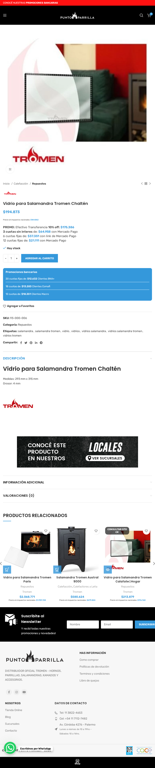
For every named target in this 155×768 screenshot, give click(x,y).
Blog (8, 717)
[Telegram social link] (41, 342)
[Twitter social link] (25, 342)
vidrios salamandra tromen (125, 331)
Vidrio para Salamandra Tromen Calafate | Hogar (128, 579)
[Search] (141, 15)
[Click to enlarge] (10, 169)
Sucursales (12, 724)
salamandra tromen (47, 331)
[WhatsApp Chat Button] (10, 748)
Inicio (6, 183)
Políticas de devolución (94, 666)
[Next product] (150, 184)
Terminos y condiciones (95, 673)
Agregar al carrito (39, 258)
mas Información (93, 653)
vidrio (65, 331)
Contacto (11, 730)
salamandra (25, 331)
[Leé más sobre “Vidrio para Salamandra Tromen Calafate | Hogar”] (108, 570)
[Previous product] (142, 184)
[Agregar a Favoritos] (45, 531)
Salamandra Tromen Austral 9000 (77, 579)
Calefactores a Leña (85, 586)
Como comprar (89, 660)
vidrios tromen (12, 335)
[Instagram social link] (17, 692)
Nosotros (13, 703)
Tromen (27, 591)
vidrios (75, 331)
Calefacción (21, 183)
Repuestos (39, 183)
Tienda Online (13, 710)
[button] (7, 570)
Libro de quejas (89, 680)
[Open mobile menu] (5, 15)
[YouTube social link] (24, 692)
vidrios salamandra (94, 331)
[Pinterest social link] (31, 342)
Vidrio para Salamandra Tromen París (27, 579)
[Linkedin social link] (36, 342)
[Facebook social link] (21, 342)
